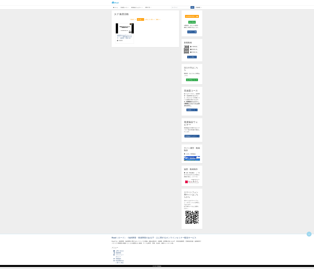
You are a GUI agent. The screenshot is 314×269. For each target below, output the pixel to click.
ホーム (116, 7)
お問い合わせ (120, 251)
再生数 (140, 19)
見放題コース (124, 7)
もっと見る (191, 57)
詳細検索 (198, 7)
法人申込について (192, 80)
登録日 (132, 19)
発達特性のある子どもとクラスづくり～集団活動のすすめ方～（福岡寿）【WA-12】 (124, 37)
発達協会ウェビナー (136, 7)
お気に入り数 (149, 19)
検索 (192, 7)
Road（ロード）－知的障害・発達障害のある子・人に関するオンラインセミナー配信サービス (154, 237)
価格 (157, 19)
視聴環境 (118, 253)
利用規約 (118, 259)
